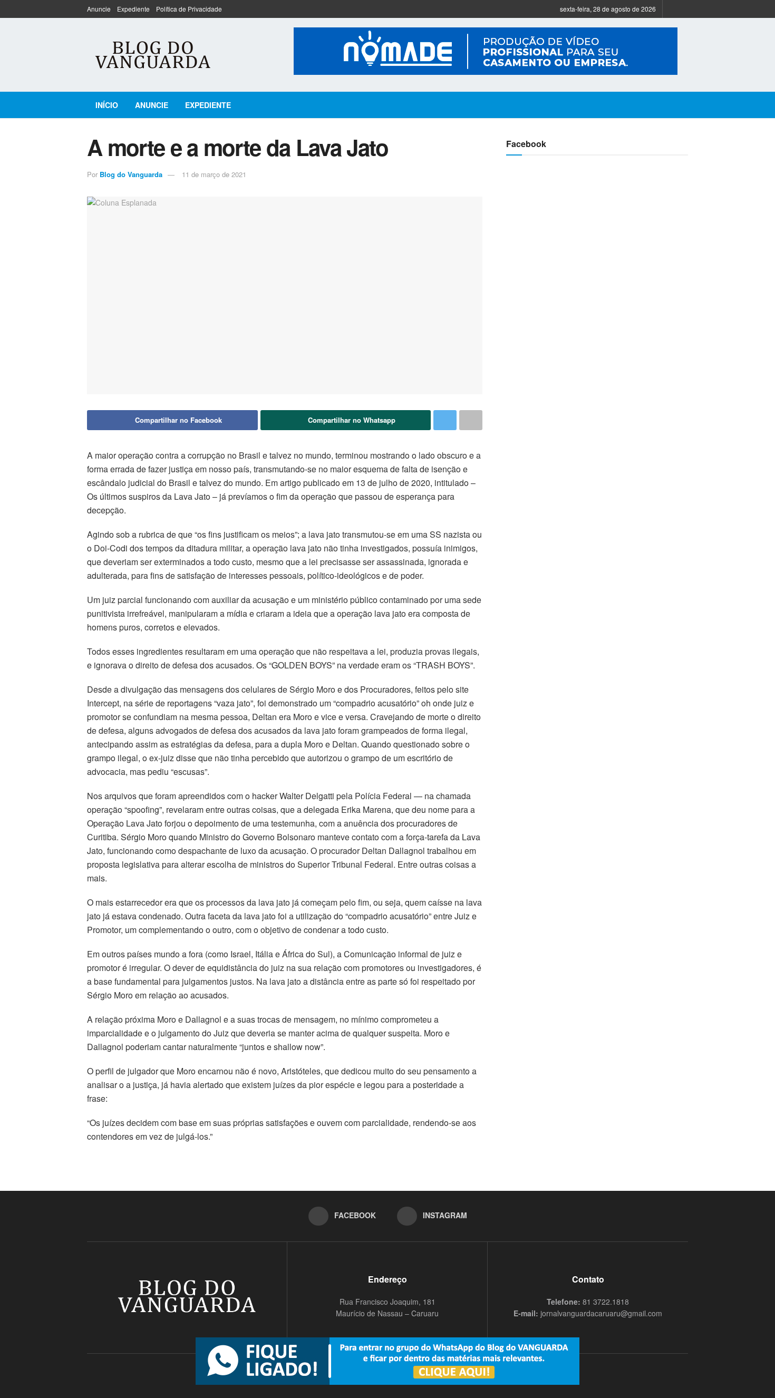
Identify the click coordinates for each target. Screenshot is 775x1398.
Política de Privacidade (189, 8)
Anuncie (99, 8)
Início (106, 105)
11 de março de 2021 (214, 174)
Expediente (133, 8)
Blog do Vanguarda (131, 174)
